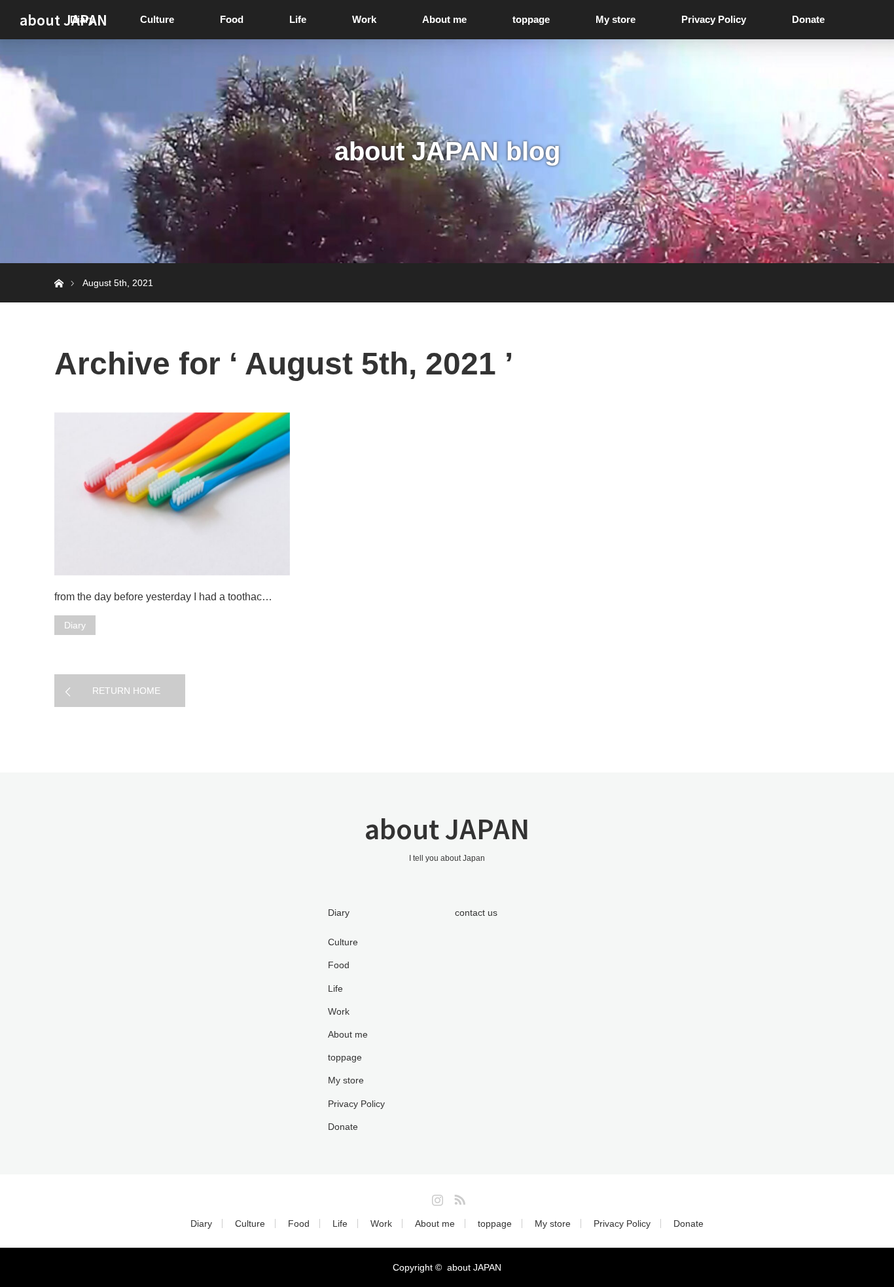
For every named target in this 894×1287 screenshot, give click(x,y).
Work (364, 19)
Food (231, 19)
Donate (808, 19)
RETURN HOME (126, 690)
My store (615, 19)
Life (297, 19)
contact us (476, 912)
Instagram (436, 1197)
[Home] (58, 268)
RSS (458, 1197)
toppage (531, 19)
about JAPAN (63, 19)
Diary (75, 625)
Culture (157, 19)
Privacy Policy (713, 19)
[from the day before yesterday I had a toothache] (172, 494)
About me (444, 19)
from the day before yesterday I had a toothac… (163, 596)
